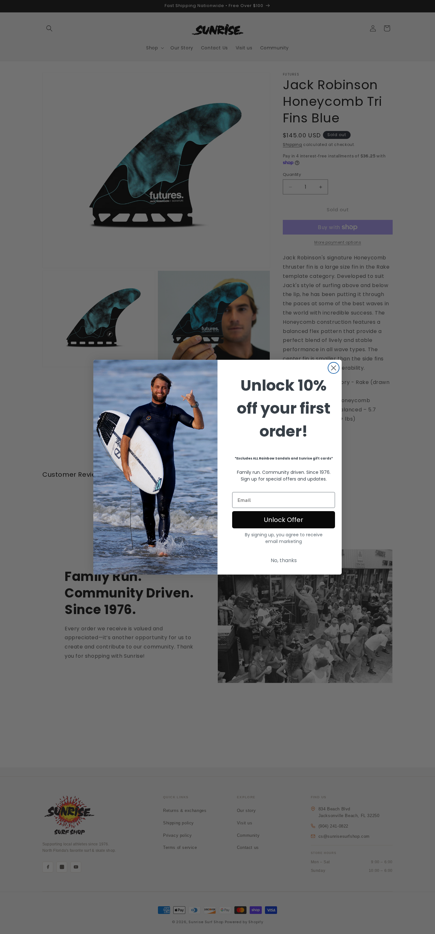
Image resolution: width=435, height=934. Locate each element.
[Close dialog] (333, 367)
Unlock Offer (283, 519)
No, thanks (284, 560)
